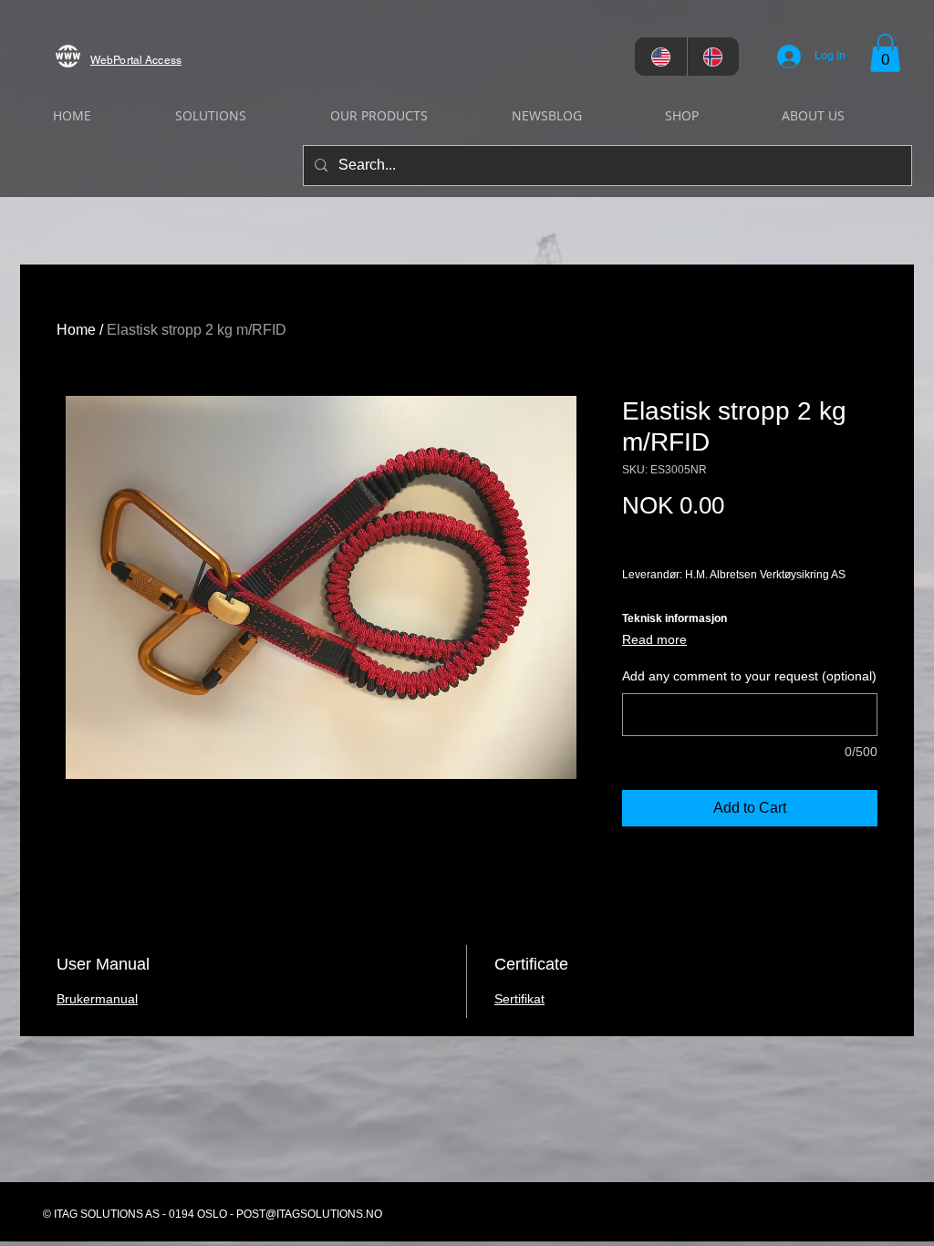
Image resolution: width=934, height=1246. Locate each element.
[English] (661, 56)
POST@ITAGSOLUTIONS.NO (309, 1214)
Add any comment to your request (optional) (749, 676)
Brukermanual (97, 999)
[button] (885, 53)
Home (76, 329)
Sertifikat (519, 999)
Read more (654, 639)
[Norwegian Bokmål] (713, 56)
